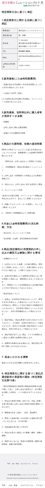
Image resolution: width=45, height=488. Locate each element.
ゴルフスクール (25, 463)
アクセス (35, 463)
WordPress (35, 478)
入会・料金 (15, 463)
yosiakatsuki (21, 478)
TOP (8, 463)
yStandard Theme (11, 478)
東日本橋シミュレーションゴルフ (25, 474)
